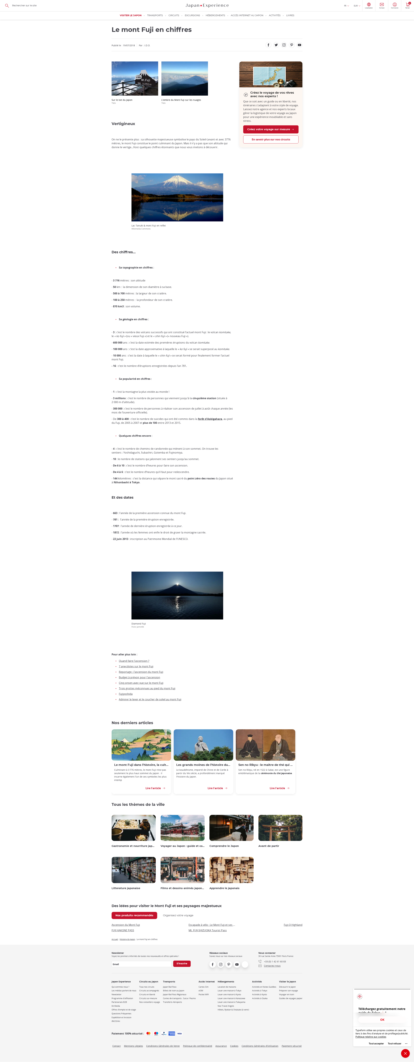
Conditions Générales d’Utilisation (260, 1045)
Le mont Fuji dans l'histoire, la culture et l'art (141, 764)
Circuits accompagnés (149, 990)
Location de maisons (227, 987)
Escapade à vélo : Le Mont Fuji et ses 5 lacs (212, 925)
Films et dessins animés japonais (183, 888)
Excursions (192, 15)
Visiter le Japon (131, 15)
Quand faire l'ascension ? (134, 661)
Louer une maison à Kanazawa (231, 998)
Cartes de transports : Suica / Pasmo (179, 998)
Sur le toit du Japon (122, 101)
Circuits (174, 15)
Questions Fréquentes (121, 1013)
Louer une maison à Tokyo (229, 990)
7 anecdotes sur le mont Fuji (136, 666)
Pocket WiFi (204, 994)
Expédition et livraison (121, 1017)
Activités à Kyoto (259, 994)
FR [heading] (345, 5)
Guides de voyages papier (290, 998)
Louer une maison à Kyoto (229, 994)
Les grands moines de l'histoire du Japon (203, 764)
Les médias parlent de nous (124, 990)
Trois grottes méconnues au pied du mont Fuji (147, 688)
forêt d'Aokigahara (210, 419)
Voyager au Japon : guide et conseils (183, 846)
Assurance (221, 1045)
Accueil (115, 939)
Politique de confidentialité (197, 1045)
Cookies (234, 1045)
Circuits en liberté (147, 994)
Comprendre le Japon (224, 846)
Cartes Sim (203, 987)
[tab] (134, 915)
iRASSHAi (116, 1021)
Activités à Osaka (259, 998)
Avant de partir (268, 846)
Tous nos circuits (146, 987)
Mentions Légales (133, 1045)
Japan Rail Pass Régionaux (174, 994)
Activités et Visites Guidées (264, 987)
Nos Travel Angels (226, 1006)
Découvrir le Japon (287, 987)
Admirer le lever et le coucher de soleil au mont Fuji (150, 699)
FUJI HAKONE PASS (123, 930)
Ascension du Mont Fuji (126, 925)
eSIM (201, 990)
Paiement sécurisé (292, 1045)
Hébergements (215, 15)
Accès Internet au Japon (247, 15)
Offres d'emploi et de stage (124, 1009)
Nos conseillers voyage (149, 1002)
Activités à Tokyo (259, 990)
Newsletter (116, 994)
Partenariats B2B (119, 1002)
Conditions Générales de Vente (163, 1045)
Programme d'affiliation (122, 998)
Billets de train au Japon (173, 990)
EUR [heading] (356, 5)
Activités (275, 15)
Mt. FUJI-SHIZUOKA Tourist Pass (208, 930)
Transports (155, 15)
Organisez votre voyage (178, 915)
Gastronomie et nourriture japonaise (134, 846)
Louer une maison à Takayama (231, 1002)
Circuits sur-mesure (148, 998)
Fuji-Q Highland (293, 925)
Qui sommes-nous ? (120, 987)
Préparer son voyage (288, 990)
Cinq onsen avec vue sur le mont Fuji (141, 683)
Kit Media (116, 1006)
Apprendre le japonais (224, 888)
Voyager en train (286, 994)
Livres (290, 15)
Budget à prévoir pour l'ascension (139, 677)
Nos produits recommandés (134, 915)
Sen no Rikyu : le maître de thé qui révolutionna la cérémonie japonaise (265, 764)
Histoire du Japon (127, 939)
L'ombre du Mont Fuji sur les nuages (181, 101)
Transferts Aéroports (172, 1002)
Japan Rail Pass (169, 987)
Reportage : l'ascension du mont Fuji (141, 672)
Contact (116, 1045)
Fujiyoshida (126, 694)
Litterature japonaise (126, 888)
